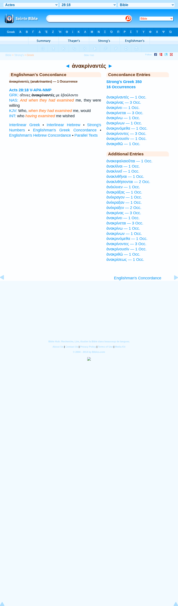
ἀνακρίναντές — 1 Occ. (126, 97)
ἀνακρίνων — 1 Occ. (124, 123)
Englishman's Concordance (137, 278)
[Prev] (5, 287)
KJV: (13, 111)
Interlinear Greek (24, 125)
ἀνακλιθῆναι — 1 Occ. (125, 176)
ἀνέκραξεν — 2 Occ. (123, 207)
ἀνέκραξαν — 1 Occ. (124, 202)
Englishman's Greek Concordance (65, 130)
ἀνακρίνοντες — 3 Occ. (126, 133)
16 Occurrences (121, 87)
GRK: (14, 95)
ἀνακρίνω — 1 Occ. (123, 118)
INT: (12, 116)
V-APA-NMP (40, 90)
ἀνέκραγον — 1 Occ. (124, 197)
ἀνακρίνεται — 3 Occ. (124, 113)
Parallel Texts (86, 135)
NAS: (13, 100)
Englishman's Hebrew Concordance (40, 135)
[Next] (172, 287)
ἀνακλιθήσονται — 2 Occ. (128, 182)
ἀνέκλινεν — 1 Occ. (123, 187)
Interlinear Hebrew (63, 125)
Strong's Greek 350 (124, 82)
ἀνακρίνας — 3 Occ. (123, 102)
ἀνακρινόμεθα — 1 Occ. (126, 128)
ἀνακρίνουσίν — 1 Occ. (126, 138)
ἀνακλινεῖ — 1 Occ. (122, 171)
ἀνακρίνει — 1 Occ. (123, 107)
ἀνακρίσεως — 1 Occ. (125, 259)
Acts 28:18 (19, 90)
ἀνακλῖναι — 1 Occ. (123, 166)
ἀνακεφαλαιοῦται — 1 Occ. (129, 161)
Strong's (19, 55)
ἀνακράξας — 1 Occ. (124, 192)
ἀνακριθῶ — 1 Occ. (123, 144)
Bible (8, 55)
